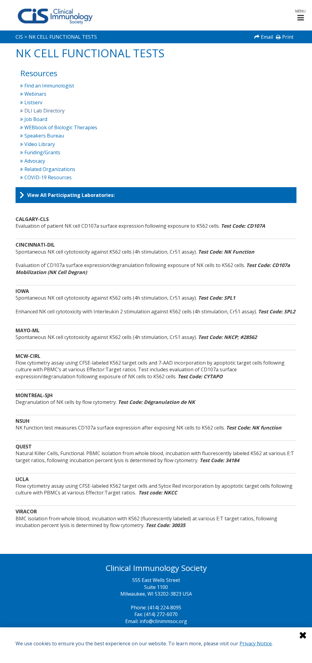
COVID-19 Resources (48, 177)
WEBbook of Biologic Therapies (61, 127)
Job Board (36, 119)
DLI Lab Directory (45, 110)
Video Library (40, 144)
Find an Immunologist (49, 85)
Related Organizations (50, 169)
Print (287, 37)
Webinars (35, 94)
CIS (19, 37)
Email (267, 37)
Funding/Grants (42, 152)
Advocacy (35, 161)
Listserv (33, 102)
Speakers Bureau (44, 135)
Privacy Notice (255, 643)
